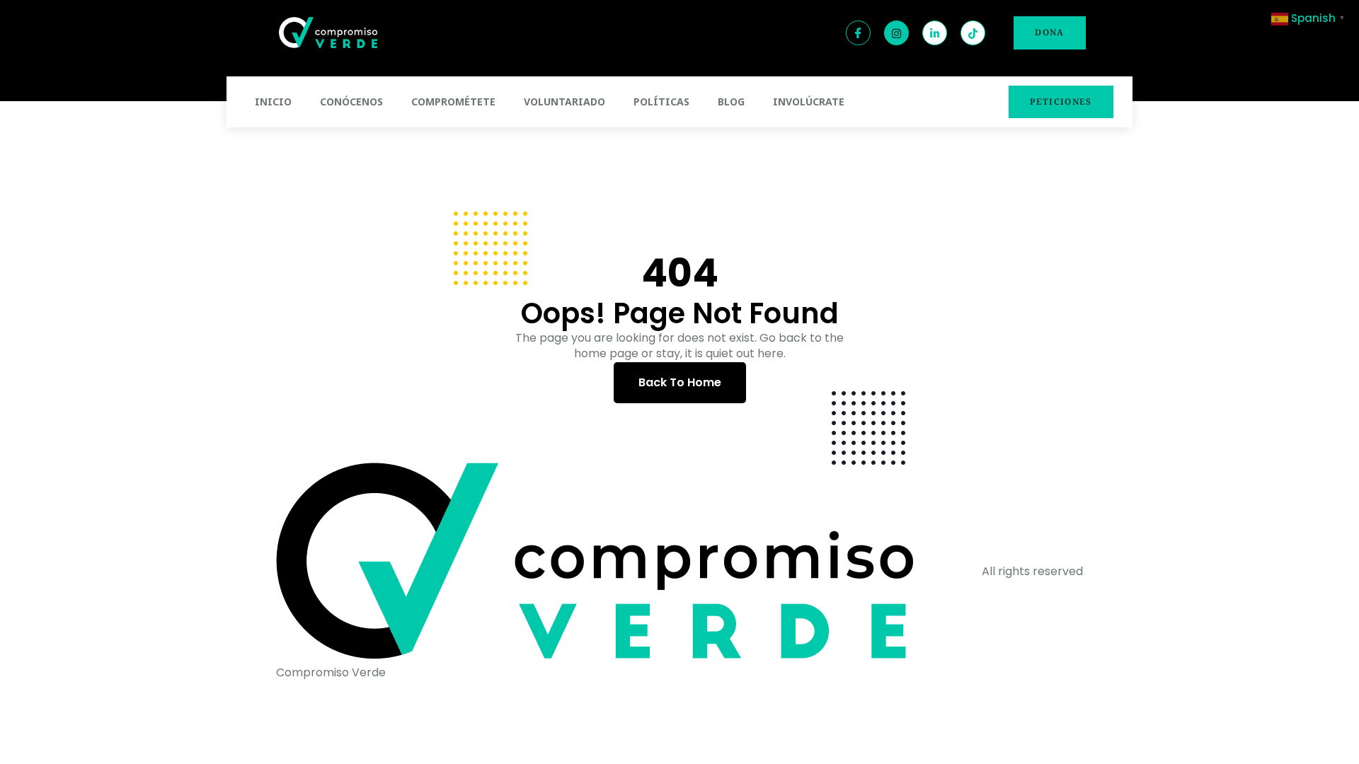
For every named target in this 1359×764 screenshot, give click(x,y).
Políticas (661, 101)
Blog (731, 101)
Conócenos (351, 101)
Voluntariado (564, 101)
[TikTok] (973, 33)
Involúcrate (808, 101)
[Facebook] (858, 33)
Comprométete (453, 101)
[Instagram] (896, 33)
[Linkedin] (934, 33)
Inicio (273, 101)
